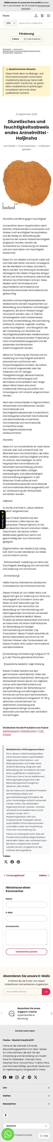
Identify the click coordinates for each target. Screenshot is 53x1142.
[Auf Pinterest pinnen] (18, 862)
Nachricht (18, 49)
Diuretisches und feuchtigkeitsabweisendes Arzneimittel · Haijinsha (21, 52)
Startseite (7, 49)
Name (9, 898)
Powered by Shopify (23, 1135)
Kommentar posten (26, 951)
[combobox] (26, 23)
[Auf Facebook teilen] (12, 862)
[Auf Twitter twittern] (6, 862)
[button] (42, 16)
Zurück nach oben (25, 1030)
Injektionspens (11, 731)
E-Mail (9, 912)
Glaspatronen (28, 731)
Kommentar (12, 926)
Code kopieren (33, 39)
